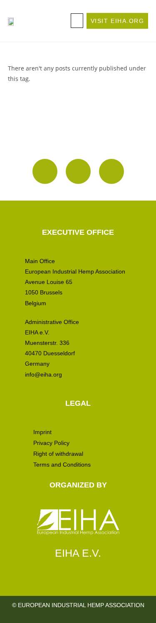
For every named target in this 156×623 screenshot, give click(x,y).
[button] (77, 20)
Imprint (42, 432)
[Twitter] (111, 171)
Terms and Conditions (62, 464)
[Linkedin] (78, 171)
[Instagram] (44, 171)
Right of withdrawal (58, 453)
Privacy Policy (51, 443)
